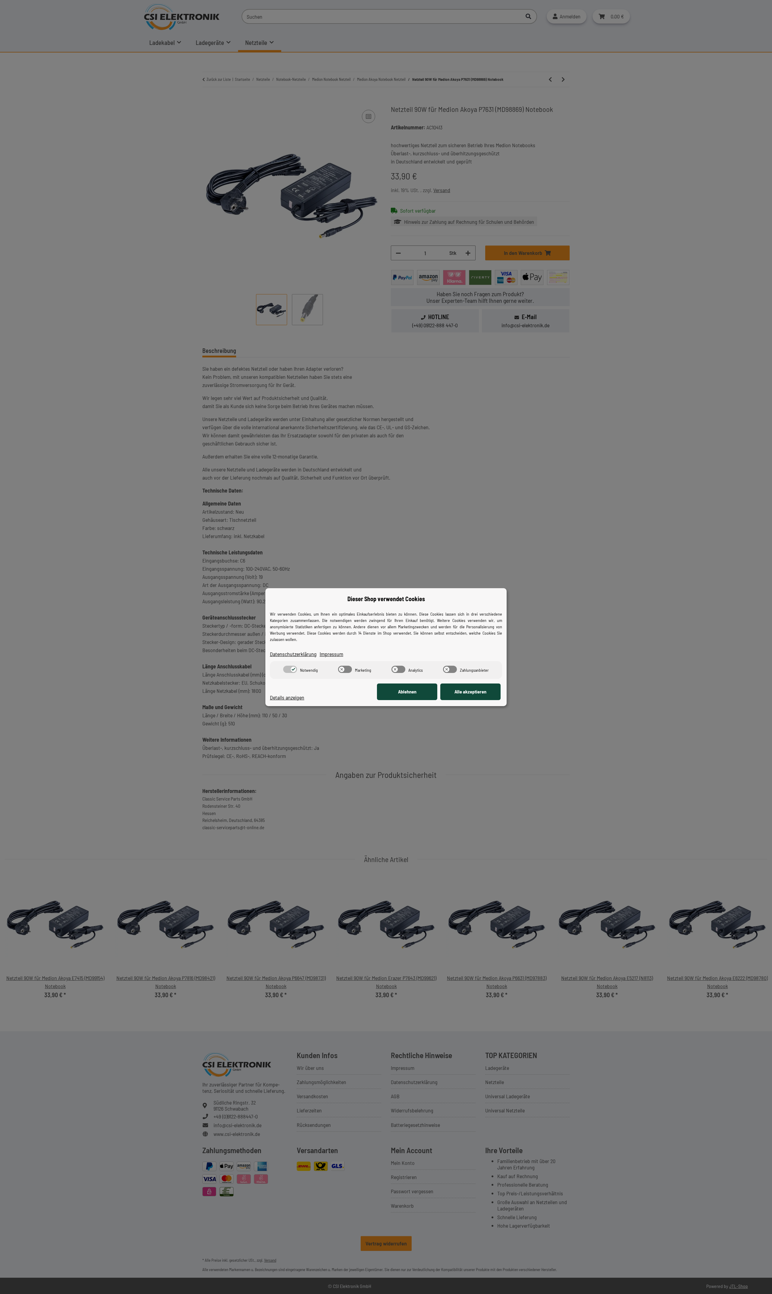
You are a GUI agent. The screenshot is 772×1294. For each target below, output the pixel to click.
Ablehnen (407, 691)
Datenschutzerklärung (293, 654)
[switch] (290, 669)
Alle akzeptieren (470, 691)
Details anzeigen (287, 697)
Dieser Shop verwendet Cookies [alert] (386, 598)
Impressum (331, 654)
